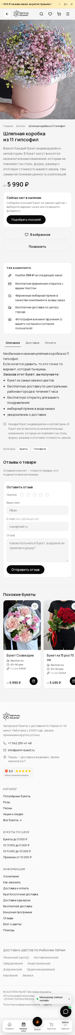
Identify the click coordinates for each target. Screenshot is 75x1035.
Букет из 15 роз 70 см (60, 657)
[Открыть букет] (34, 681)
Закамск (27, 975)
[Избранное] (50, 14)
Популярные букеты (16, 796)
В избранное (40, 234)
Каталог (21, 126)
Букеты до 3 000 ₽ (15, 839)
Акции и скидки (13, 814)
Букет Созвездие (20, 655)
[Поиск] (41, 14)
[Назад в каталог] (7, 14)
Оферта (47, 1004)
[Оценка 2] (28, 494)
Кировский (10, 975)
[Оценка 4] (41, 494)
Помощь (9, 930)
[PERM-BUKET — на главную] (21, 14)
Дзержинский (12, 969)
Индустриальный (39, 963)
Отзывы (8, 918)
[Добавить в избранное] (34, 606)
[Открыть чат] (65, 1011)
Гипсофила (40, 449)
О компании (11, 876)
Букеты (24, 449)
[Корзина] (59, 14)
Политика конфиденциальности (21, 1004)
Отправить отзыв (25, 569)
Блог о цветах (12, 924)
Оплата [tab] (50, 343)
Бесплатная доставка (17, 906)
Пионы (7, 808)
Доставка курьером (16, 900)
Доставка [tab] (32, 343)
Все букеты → (12, 820)
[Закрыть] (71, 4)
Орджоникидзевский (41, 969)
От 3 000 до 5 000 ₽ (16, 845)
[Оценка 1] (22, 494)
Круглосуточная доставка (20, 894)
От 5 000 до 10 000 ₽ (17, 851)
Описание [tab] (13, 343)
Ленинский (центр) (16, 957)
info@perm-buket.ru (21, 750)
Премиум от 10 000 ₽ (17, 857)
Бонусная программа (17, 912)
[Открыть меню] (68, 14)
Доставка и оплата (16, 888)
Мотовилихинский (46, 957)
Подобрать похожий (26, 219)
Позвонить (37, 246)
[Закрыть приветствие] (69, 999)
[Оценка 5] (47, 494)
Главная (8, 126)
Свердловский (13, 963)
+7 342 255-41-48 (20, 743)
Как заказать (12, 882)
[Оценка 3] (34, 494)
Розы (6, 802)
